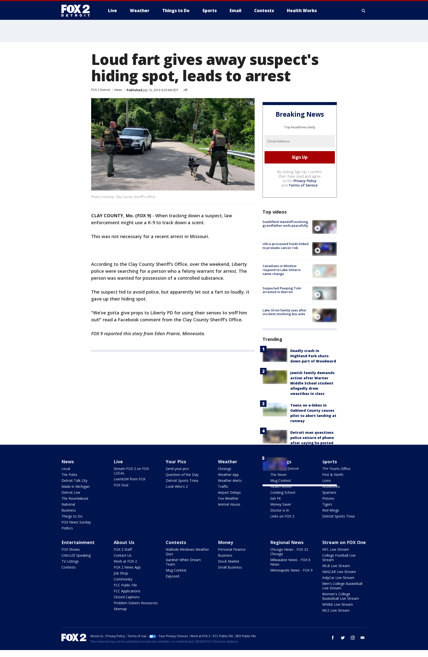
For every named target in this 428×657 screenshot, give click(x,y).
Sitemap (120, 608)
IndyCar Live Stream (338, 577)
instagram (353, 638)
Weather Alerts (230, 480)
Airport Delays (229, 492)
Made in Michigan (75, 486)
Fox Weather (228, 498)
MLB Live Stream (336, 565)
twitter (343, 638)
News (118, 90)
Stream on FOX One (344, 542)
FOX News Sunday (76, 522)
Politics (67, 528)
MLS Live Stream (335, 610)
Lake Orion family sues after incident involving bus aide (285, 312)
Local (65, 468)
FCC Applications (127, 591)
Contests (68, 567)
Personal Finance (231, 549)
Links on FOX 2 (282, 516)
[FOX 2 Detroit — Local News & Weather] (77, 11)
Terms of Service (303, 185)
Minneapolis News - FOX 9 (291, 570)
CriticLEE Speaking (76, 555)
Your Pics (176, 462)
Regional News (286, 542)
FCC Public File (125, 585)
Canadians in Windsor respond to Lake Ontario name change (282, 270)
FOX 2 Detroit (100, 90)
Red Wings (330, 510)
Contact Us (123, 555)
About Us (124, 542)
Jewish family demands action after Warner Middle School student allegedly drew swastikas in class (312, 383)
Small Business (230, 567)
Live (118, 462)
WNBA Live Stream (337, 604)
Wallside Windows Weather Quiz (187, 551)
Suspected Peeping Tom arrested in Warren (282, 290)
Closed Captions (127, 597)
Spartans (329, 492)
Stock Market (228, 561)
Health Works (281, 486)
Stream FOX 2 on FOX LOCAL (131, 470)
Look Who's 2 (177, 486)
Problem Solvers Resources (136, 603)
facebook (333, 638)
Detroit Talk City (74, 480)
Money (225, 542)
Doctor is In (279, 510)
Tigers (327, 504)
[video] (324, 227)
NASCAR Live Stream (339, 571)
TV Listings (70, 561)
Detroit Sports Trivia (182, 480)
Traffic (223, 486)
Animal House (229, 504)
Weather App (228, 474)
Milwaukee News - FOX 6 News (290, 562)
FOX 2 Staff (123, 549)
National (68, 504)
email (363, 638)
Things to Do (71, 516)
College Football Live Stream (339, 557)
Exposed (172, 576)
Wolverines (331, 486)
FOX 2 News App (127, 567)
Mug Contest (176, 570)
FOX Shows (70, 549)
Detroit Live (70, 492)
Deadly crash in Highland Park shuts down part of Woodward (313, 355)
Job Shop (121, 573)
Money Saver (280, 504)
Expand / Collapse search (364, 10)
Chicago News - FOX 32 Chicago (289, 551)
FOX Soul (121, 485)
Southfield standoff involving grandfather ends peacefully (285, 223)
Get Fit (275, 498)
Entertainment (78, 542)
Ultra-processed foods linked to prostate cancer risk (286, 246)
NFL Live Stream (335, 549)
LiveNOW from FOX (129, 479)
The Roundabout (74, 498)
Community (123, 579)
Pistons (328, 498)
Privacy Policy (305, 180)
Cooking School (282, 492)
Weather (227, 462)
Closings (224, 468)
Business (68, 510)
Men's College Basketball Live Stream (342, 585)
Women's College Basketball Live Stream (340, 596)
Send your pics (177, 468)
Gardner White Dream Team (183, 562)
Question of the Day (182, 474)
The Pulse (69, 474)
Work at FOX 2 (125, 561)
